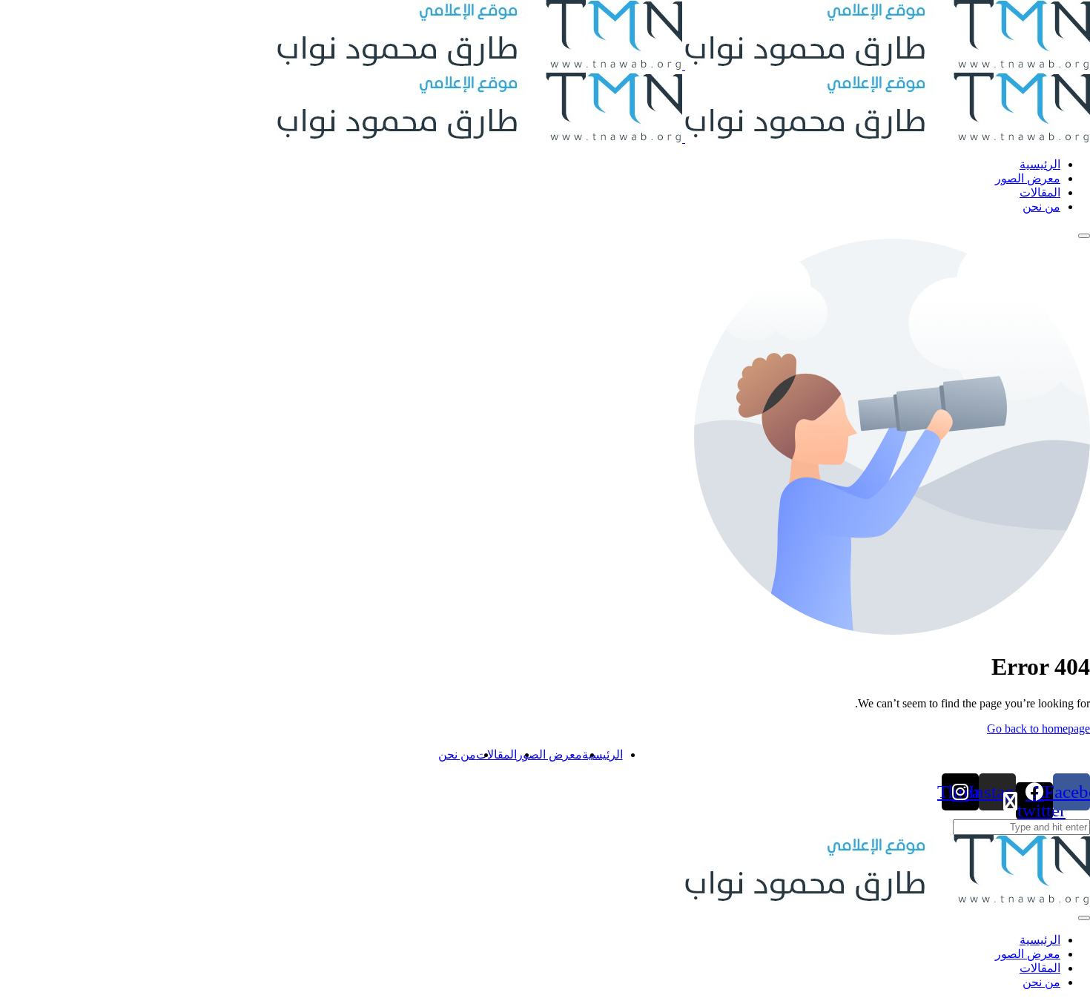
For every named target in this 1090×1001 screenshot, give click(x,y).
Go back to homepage (1038, 728)
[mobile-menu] (1084, 236)
